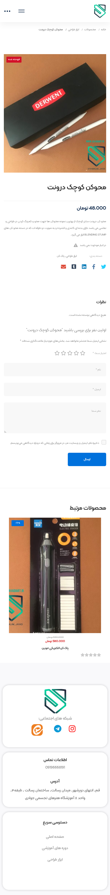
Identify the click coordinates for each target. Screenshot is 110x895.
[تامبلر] (74, 267)
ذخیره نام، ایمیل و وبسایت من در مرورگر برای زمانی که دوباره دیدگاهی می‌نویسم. (54, 443)
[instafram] (72, 729)
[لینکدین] (84, 267)
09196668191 (55, 767)
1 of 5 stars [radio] (56, 353)
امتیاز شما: (99, 353)
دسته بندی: (95, 256)
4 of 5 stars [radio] (76, 353)
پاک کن (61, 256)
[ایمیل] (63, 267)
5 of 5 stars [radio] (82, 353)
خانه (103, 29)
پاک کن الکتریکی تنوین (55, 648)
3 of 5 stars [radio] (69, 353)
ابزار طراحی (73, 29)
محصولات (90, 29)
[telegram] (58, 729)
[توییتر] (103, 267)
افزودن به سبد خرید (55, 575)
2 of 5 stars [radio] (63, 353)
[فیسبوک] (94, 267)
